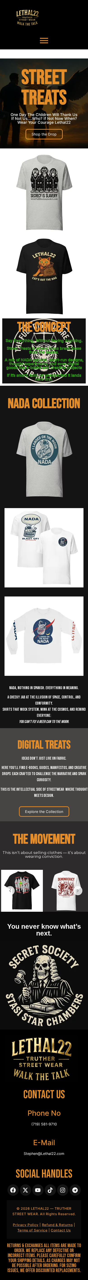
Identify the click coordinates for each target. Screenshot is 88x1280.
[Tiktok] (50, 1190)
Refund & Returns (57, 1225)
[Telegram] (75, 1190)
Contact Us (61, 1230)
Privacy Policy (25, 1225)
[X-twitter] (25, 1190)
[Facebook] (13, 1190)
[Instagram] (62, 1190)
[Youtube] (38, 1190)
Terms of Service (32, 1230)
